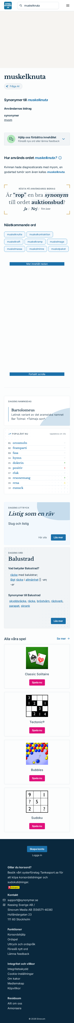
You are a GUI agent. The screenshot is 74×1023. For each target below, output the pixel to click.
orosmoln (20, 443)
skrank (25, 606)
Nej (34, 209)
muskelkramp (35, 241)
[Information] (60, 158)
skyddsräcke (17, 601)
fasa (15, 453)
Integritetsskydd (18, 969)
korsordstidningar (30, 877)
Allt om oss (15, 1003)
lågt (12, 579)
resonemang (21, 478)
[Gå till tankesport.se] (37, 887)
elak (16, 473)
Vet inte (45, 208)
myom (8, 120)
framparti (20, 448)
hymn (17, 458)
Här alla (42, 537)
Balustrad (21, 559)
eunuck (18, 488)
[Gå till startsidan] (8, 5)
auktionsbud (47, 202)
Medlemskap (16, 983)
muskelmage (57, 241)
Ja (25, 209)
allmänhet (32, 579)
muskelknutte (14, 234)
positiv (18, 468)
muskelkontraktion (39, 234)
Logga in (37, 855)
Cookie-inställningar (21, 973)
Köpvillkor (14, 988)
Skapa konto (37, 848)
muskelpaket (58, 248)
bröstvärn (43, 601)
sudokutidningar (18, 882)
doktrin (18, 463)
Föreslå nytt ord (18, 949)
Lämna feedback (18, 953)
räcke (14, 575)
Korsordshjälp (16, 934)
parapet (14, 606)
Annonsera (14, 1008)
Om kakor (14, 978)
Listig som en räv (31, 514)
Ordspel (13, 939)
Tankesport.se (49, 872)
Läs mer (58, 537)
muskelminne (36, 248)
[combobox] (40, 5)
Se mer (61, 638)
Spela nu (37, 682)
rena (16, 483)
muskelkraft (13, 241)
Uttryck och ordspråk (21, 944)
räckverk (57, 601)
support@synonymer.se (23, 900)
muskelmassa (14, 248)
